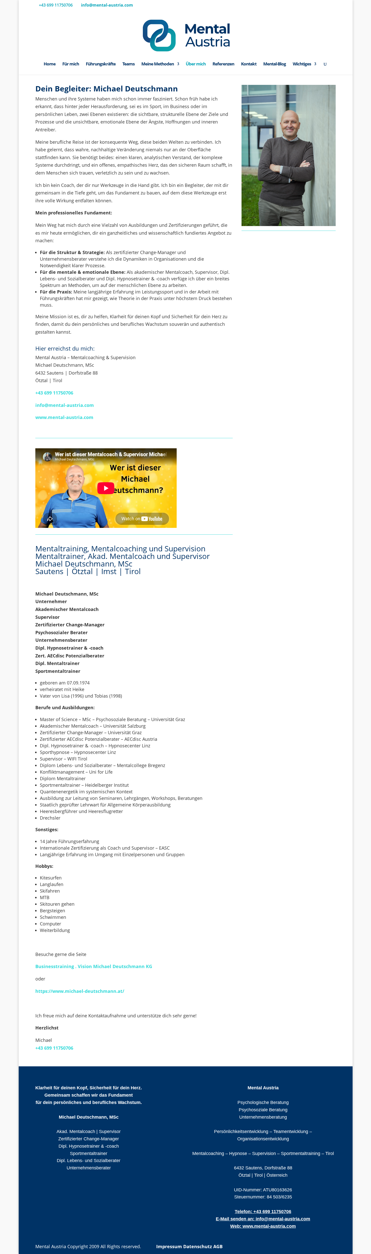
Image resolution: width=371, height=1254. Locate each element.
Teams (128, 64)
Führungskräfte (101, 64)
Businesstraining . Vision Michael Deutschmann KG (93, 966)
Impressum (169, 1246)
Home (50, 64)
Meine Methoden (157, 64)
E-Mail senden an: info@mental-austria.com (263, 1218)
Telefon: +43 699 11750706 (263, 1211)
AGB (218, 1246)
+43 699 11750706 (54, 393)
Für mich (70, 64)
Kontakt (248, 64)
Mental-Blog (274, 64)
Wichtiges (302, 64)
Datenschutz (197, 1246)
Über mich (196, 64)
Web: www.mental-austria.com (263, 1225)
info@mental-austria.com (64, 405)
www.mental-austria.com (64, 417)
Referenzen (223, 64)
